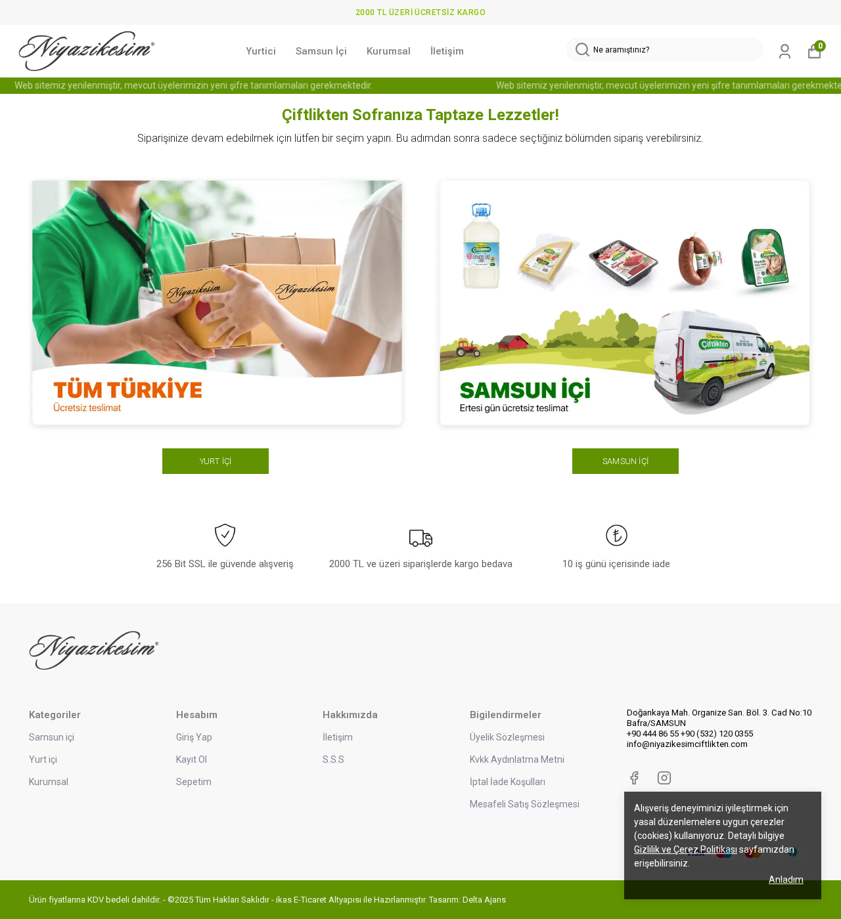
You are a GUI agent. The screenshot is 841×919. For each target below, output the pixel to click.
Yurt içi (43, 759)
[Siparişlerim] (785, 51)
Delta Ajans (484, 900)
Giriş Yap (194, 737)
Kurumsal (389, 51)
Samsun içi (51, 737)
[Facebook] (634, 778)
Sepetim (194, 782)
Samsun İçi (321, 51)
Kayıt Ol (191, 759)
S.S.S (333, 759)
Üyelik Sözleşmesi (507, 737)
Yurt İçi (216, 461)
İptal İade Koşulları (507, 782)
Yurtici (261, 51)
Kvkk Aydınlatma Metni (517, 759)
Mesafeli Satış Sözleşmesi (525, 804)
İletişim (447, 51)
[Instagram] (664, 778)
